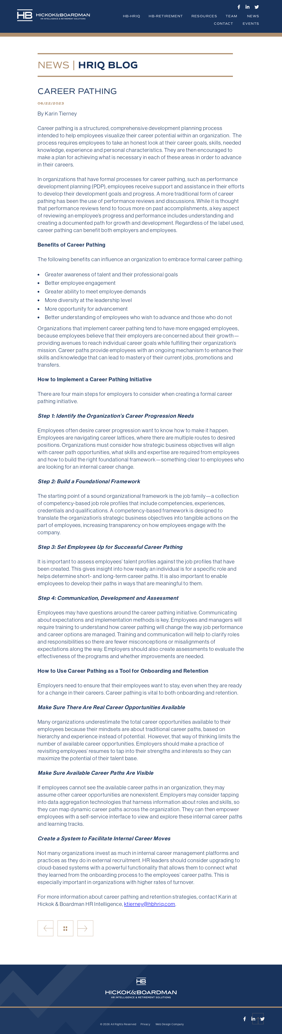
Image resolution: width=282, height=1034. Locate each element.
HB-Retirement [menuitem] (166, 16)
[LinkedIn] (248, 7)
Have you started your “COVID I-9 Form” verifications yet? (45, 928)
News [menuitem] (253, 16)
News (53, 65)
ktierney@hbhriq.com (149, 904)
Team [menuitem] (231, 16)
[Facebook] (238, 7)
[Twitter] (257, 7)
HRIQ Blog (108, 65)
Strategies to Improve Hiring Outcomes (85, 928)
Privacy (146, 1024)
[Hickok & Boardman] (56, 17)
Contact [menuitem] (223, 24)
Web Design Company (170, 1024)
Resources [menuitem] (204, 16)
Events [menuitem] (251, 24)
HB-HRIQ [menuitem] (131, 16)
